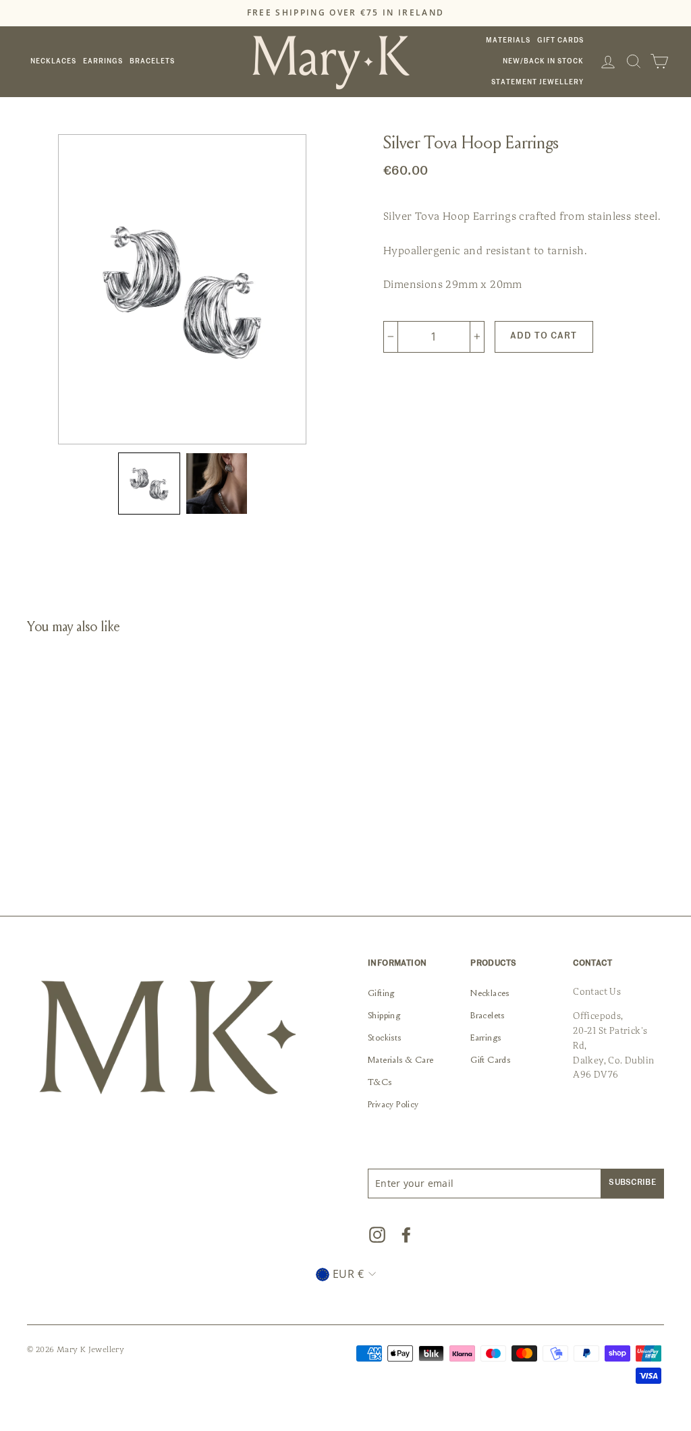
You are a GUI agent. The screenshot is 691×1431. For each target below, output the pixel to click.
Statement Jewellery (537, 82)
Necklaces (53, 61)
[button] (149, 483)
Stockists (385, 1038)
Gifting (381, 994)
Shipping (384, 1016)
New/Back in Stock (543, 61)
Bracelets (152, 61)
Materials (508, 40)
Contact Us (597, 992)
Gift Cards (560, 40)
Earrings (103, 61)
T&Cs (380, 1083)
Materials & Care (400, 1060)
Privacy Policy (393, 1105)
